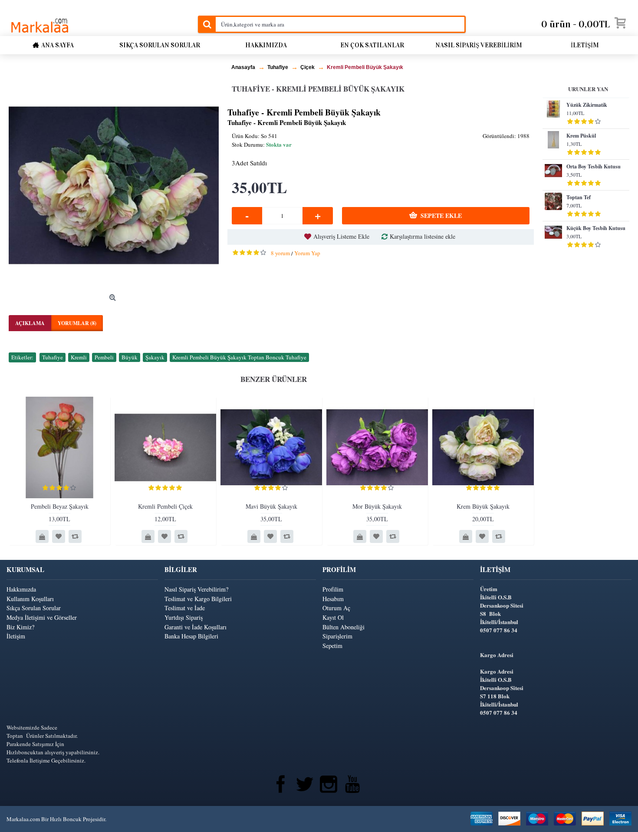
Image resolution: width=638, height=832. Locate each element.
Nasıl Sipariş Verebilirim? (196, 589)
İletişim (16, 636)
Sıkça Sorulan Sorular (34, 608)
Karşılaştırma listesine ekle (422, 236)
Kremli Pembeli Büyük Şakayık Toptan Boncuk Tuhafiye (239, 357)
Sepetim (332, 645)
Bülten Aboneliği (343, 627)
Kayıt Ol (333, 617)
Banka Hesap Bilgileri (191, 636)
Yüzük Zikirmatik (586, 105)
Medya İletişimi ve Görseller (42, 617)
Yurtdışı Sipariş (183, 617)
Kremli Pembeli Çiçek (165, 506)
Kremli (79, 357)
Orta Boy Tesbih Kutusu (593, 166)
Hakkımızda (21, 589)
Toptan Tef (578, 197)
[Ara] (206, 24)
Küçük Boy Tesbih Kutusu (595, 228)
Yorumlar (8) (77, 323)
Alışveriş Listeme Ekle (341, 236)
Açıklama (30, 323)
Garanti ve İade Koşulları (195, 627)
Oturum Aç (336, 608)
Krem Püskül (581, 135)
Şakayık (154, 357)
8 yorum (280, 253)
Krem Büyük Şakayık (483, 506)
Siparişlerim (337, 636)
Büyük (130, 357)
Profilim (332, 589)
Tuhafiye (52, 357)
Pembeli (104, 357)
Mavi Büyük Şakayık (271, 506)
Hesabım (333, 599)
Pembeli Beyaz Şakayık (60, 506)
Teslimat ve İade (184, 608)
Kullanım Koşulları (30, 599)
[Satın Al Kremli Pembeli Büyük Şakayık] (114, 185)
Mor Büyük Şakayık (377, 506)
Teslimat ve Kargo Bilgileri (198, 599)
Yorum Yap (307, 253)
